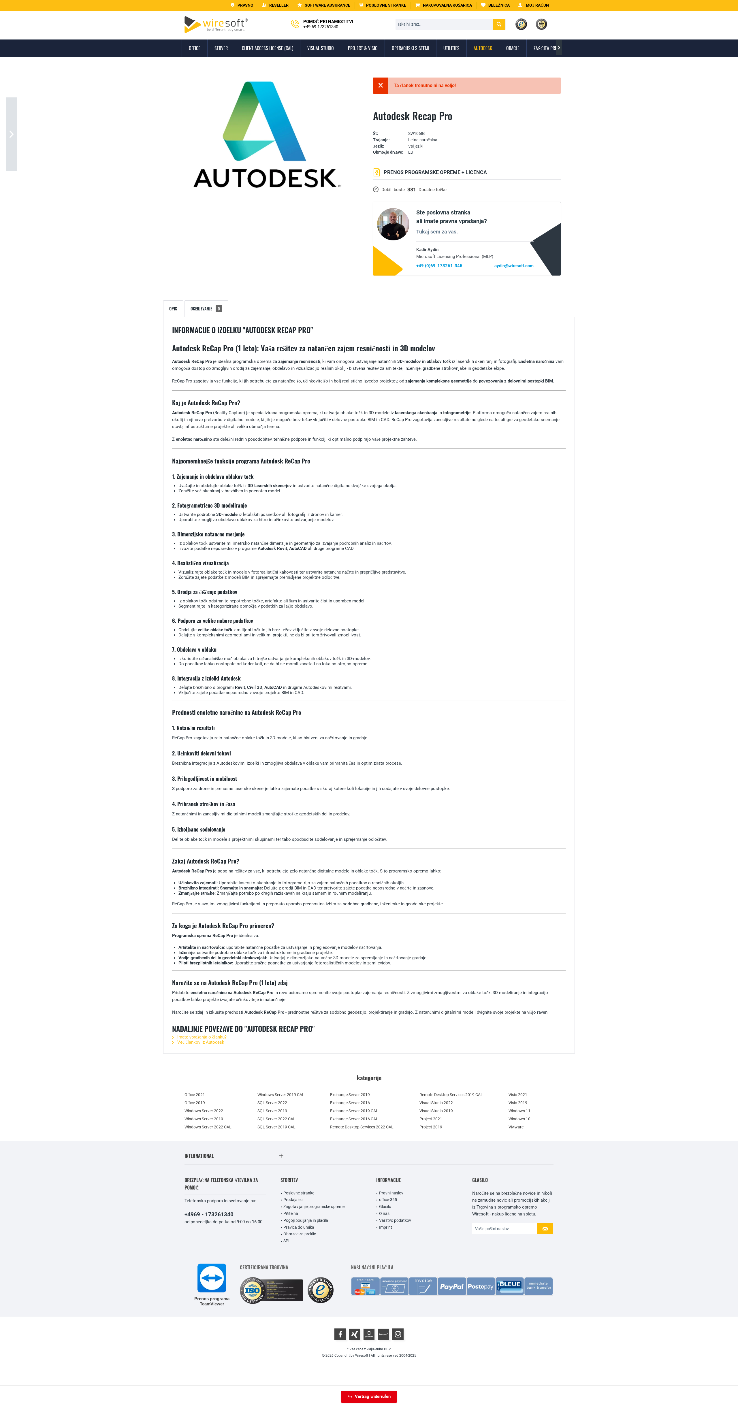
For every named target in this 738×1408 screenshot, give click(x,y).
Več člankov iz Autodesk (200, 1042)
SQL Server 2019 (272, 1111)
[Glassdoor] (369, 1334)
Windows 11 (519, 1111)
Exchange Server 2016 (350, 1102)
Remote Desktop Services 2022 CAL (362, 1127)
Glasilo (385, 1206)
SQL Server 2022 (272, 1102)
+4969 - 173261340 (209, 1214)
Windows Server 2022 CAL (207, 1127)
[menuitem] (444, 5)
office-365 (388, 1199)
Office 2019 (194, 1102)
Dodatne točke (433, 189)
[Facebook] (340, 1334)
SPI (286, 1241)
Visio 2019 (518, 1102)
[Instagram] (398, 1334)
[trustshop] (321, 1290)
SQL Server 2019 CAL (276, 1127)
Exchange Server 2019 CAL (354, 1111)
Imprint (385, 1227)
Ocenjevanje (205, 309)
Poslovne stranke (298, 1193)
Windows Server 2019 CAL (280, 1094)
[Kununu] (383, 1334)
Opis (173, 309)
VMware (516, 1127)
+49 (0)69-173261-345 (439, 265)
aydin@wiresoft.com (514, 265)
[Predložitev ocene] (467, 125)
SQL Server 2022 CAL (276, 1119)
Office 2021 (194, 1094)
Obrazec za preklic (299, 1234)
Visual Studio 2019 (436, 1111)
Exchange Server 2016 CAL (354, 1119)
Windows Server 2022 (203, 1111)
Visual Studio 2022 (436, 1102)
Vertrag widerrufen (373, 1396)
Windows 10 (519, 1119)
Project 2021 (430, 1119)
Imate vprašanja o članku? (201, 1037)
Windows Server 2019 (203, 1119)
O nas (384, 1213)
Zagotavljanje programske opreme (313, 1206)
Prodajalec (292, 1199)
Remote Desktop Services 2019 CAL (451, 1094)
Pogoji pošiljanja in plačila (305, 1220)
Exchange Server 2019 (350, 1094)
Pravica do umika (298, 1227)
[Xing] (354, 1334)
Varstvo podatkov (395, 1220)
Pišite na (290, 1213)
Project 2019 (430, 1127)
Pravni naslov (391, 1193)
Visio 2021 (518, 1094)
